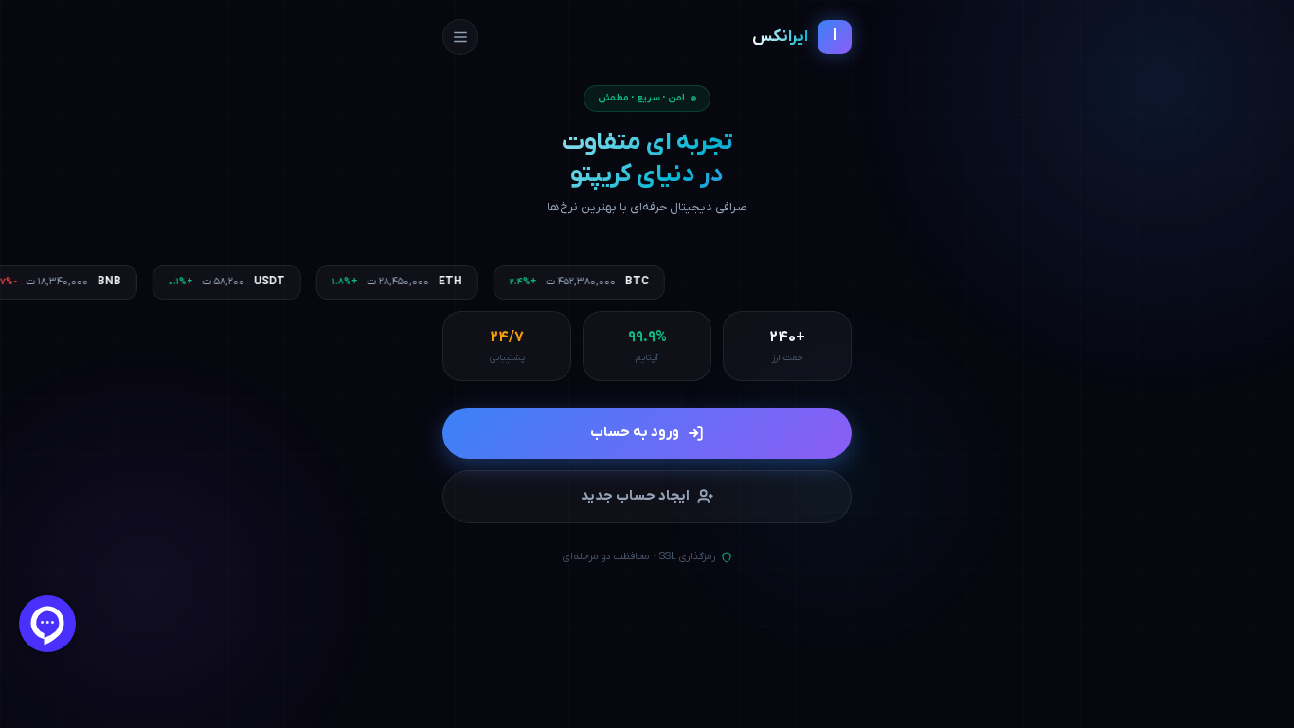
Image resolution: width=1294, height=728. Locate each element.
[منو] (460, 37)
